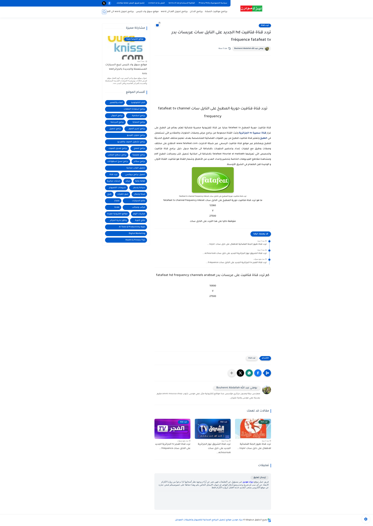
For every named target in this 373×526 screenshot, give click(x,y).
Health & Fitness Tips (135, 240)
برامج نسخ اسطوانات (117, 161)
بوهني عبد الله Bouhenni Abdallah (248, 49)
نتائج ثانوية (140, 220)
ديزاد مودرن (248, 482)
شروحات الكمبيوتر (117, 188)
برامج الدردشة (117, 122)
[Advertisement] (212, 83)
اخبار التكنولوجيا (138, 103)
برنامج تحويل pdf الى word (174, 11)
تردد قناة (265, 25)
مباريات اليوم (139, 214)
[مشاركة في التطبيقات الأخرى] (231, 373)
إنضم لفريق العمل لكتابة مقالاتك (130, 3)
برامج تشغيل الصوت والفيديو (131, 142)
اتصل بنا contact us (156, 3)
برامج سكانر (139, 161)
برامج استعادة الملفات (134, 109)
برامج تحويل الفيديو (136, 135)
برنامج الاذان (196, 11)
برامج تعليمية (138, 155)
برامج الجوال (117, 116)
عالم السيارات (138, 201)
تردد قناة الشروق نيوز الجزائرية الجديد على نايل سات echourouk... (235, 253)
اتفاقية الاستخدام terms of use (182, 3)
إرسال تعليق (259, 478)
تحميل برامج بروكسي (135, 175)
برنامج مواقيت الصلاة (216, 11)
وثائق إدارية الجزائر (118, 220)
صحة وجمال (139, 194)
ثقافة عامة (140, 181)
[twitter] (104, 3)
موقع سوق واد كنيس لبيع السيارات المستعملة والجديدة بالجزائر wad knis (126, 69)
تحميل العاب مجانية (135, 168)
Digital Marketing (137, 233)
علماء (116, 201)
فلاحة (116, 207)
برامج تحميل (115, 129)
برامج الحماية (139, 122)
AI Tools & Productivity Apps (132, 227)
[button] (258, 373)
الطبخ (263, 138)
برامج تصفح (139, 148)
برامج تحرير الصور (137, 129)
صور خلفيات (122, 194)
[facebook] (109, 3)
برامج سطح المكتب (117, 155)
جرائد (127, 181)
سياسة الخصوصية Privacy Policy (213, 3)
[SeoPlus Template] (269, 520)
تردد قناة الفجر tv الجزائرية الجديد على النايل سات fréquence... (236, 263)
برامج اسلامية (138, 116)
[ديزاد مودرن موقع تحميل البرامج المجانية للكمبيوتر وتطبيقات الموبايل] (251, 8)
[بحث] (104, 12)
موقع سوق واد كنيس (147, 11)
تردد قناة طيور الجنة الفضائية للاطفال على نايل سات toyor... (237, 244)
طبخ (109, 194)
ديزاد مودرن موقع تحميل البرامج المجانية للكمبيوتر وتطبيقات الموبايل (209, 520)
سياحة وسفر (139, 188)
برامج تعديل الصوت (118, 148)
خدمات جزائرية (113, 181)
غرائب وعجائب (138, 207)
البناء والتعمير (116, 103)
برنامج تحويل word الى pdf (120, 11)
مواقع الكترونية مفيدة (117, 214)
